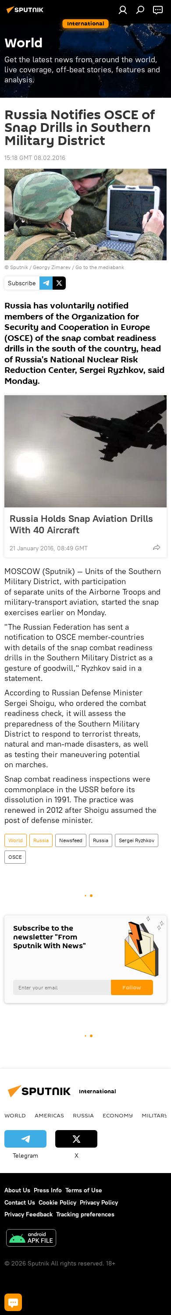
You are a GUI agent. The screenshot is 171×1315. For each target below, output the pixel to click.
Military (155, 1115)
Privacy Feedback (28, 1214)
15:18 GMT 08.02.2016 (34, 158)
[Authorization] (123, 9)
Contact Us (19, 1202)
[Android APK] (31, 1239)
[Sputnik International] (26, 13)
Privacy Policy (99, 1202)
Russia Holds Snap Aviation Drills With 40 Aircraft (81, 524)
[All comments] (13, 1302)
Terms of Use (83, 1190)
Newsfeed (70, 840)
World (15, 840)
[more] (156, 547)
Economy (118, 1115)
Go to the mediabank (99, 267)
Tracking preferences (85, 1214)
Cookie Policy (57, 1202)
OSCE (15, 857)
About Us (17, 1190)
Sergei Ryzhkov (136, 840)
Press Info (48, 1190)
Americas (49, 1115)
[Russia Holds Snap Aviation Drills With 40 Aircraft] (85, 451)
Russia (41, 840)
